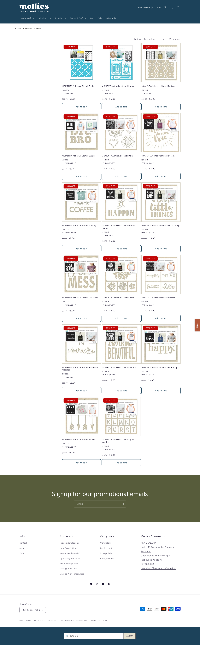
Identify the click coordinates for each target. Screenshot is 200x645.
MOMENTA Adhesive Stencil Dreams (158, 156)
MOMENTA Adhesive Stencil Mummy (79, 225)
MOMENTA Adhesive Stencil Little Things (160, 225)
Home (18, 28)
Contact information (99, 620)
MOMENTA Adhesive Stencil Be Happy (159, 367)
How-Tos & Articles (68, 548)
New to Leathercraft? (70, 553)
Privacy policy (53, 620)
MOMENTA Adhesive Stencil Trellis (78, 86)
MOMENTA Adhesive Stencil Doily (117, 156)
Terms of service (67, 620)
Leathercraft (106, 548)
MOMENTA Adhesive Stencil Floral (118, 298)
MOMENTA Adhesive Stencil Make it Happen (118, 226)
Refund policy (39, 620)
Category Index (107, 558)
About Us (23, 548)
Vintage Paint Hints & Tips (72, 574)
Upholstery (105, 543)
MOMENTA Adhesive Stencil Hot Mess (80, 298)
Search (129, 636)
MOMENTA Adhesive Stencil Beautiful (119, 367)
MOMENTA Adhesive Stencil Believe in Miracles (80, 368)
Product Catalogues (69, 543)
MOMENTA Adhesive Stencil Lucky (118, 86)
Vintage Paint (106, 553)
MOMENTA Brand (33, 28)
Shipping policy (82, 620)
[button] (27, 18)
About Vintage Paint (69, 563)
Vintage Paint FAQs (68, 568)
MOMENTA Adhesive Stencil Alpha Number (118, 440)
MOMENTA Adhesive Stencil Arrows (78, 439)
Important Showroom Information (158, 568)
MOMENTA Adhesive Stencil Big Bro (78, 156)
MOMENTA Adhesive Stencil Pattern (158, 86)
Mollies (28, 620)
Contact (23, 543)
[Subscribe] (123, 504)
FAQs (21, 553)
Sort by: (137, 39)
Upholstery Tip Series (70, 558)
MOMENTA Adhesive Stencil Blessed (158, 298)
